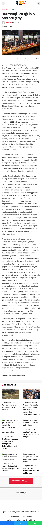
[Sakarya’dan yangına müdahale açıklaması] (31, 458)
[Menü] (3, 3)
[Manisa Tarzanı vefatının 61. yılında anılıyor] (31, 422)
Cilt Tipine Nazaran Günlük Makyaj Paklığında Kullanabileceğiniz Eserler (10, 444)
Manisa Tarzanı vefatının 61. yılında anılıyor (31, 434)
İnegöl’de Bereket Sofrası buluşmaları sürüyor (10, 468)
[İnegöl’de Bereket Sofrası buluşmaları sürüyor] (10, 456)
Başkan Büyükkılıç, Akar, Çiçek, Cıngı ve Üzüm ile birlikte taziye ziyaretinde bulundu (31, 410)
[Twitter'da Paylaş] (21, 523)
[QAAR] (21, 3)
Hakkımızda (14, 517)
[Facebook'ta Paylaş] (7, 523)
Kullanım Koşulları (14, 520)
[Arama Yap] (38, 3)
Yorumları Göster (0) (19, 481)
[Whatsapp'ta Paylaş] (35, 523)
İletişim (29, 517)
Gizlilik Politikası (29, 520)
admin (8, 23)
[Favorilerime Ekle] (18, 58)
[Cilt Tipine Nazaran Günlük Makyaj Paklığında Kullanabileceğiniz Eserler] (10, 426)
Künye (23, 517)
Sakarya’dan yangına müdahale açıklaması (31, 470)
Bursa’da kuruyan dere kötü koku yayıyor (9, 407)
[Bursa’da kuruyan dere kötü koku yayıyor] (10, 394)
